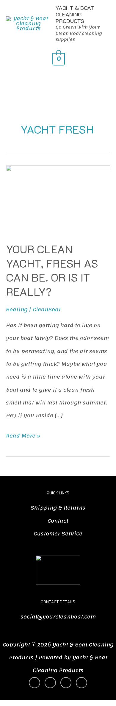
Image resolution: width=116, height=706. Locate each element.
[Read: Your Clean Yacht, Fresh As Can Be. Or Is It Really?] (58, 200)
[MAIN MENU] (58, 79)
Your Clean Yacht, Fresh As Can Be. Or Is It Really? (52, 270)
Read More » (23, 435)
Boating (17, 310)
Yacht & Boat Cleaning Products (75, 14)
